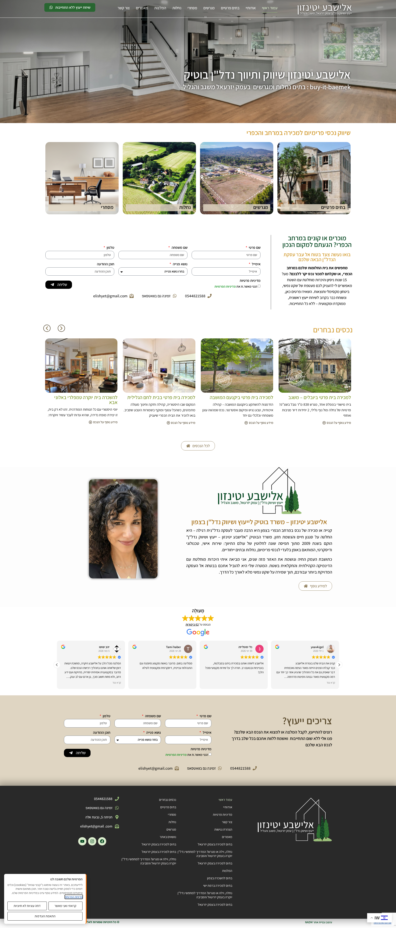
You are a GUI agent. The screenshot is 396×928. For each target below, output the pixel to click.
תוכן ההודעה (105, 264)
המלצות (160, 8)
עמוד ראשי (269, 8)
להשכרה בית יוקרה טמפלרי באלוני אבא (163, 399)
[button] (47, 328)
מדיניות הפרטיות (225, 286)
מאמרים (142, 8)
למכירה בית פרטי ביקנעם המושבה (319, 397)
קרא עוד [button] (116, 682)
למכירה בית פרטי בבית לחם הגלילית (239, 397)
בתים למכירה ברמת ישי (217, 885)
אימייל (255, 264)
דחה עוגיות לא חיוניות (27, 906)
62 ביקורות (192, 624)
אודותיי (251, 8)
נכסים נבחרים (167, 800)
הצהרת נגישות (223, 829)
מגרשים (209, 8)
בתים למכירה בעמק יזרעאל (215, 844)
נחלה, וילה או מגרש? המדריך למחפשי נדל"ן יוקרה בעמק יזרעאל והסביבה (205, 854)
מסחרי (192, 8)
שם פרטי (254, 248)
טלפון (110, 248)
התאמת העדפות (45, 916)
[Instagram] (92, 841)
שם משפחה (179, 248)
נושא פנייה (179, 264)
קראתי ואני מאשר (65, 906)
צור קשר (124, 8)
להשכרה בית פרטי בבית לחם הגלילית (83, 397)
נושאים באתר (168, 837)
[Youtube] (82, 841)
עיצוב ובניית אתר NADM (318, 922)
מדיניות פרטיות (250, 281)
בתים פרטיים (230, 8)
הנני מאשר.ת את (235, 286)
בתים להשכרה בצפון (219, 878)
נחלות (176, 8)
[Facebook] (102, 841)
